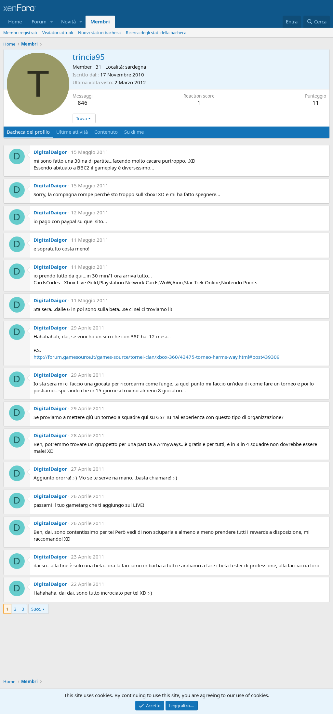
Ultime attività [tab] (72, 131)
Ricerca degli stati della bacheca (156, 32)
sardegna (135, 66)
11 (316, 102)
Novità (68, 21)
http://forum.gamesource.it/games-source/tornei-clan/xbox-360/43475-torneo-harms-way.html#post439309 (156, 357)
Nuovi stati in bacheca (99, 32)
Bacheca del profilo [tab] (28, 131)
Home (15, 21)
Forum (39, 21)
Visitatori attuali (57, 32)
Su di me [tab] (134, 131)
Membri (100, 21)
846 (82, 102)
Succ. (36, 609)
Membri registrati (20, 32)
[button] (51, 22)
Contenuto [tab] (106, 131)
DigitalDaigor (50, 152)
